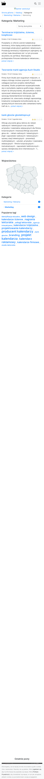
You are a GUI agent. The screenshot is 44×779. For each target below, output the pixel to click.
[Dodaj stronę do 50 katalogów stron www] (22, 8)
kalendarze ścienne (13, 219)
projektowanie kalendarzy (17, 228)
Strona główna (7, 13)
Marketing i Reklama (12, 15)
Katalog (19, 13)
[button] (35, 4)
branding (14, 235)
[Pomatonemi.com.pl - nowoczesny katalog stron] (4, 3)
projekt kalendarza (16, 236)
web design (28, 216)
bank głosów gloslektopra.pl (16, 115)
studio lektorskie (8, 245)
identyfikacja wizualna (11, 216)
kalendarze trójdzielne (26, 225)
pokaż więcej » (8, 61)
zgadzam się (37, 769)
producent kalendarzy (18, 231)
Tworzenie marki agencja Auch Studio (21, 70)
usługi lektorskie (23, 222)
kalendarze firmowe (28, 242)
